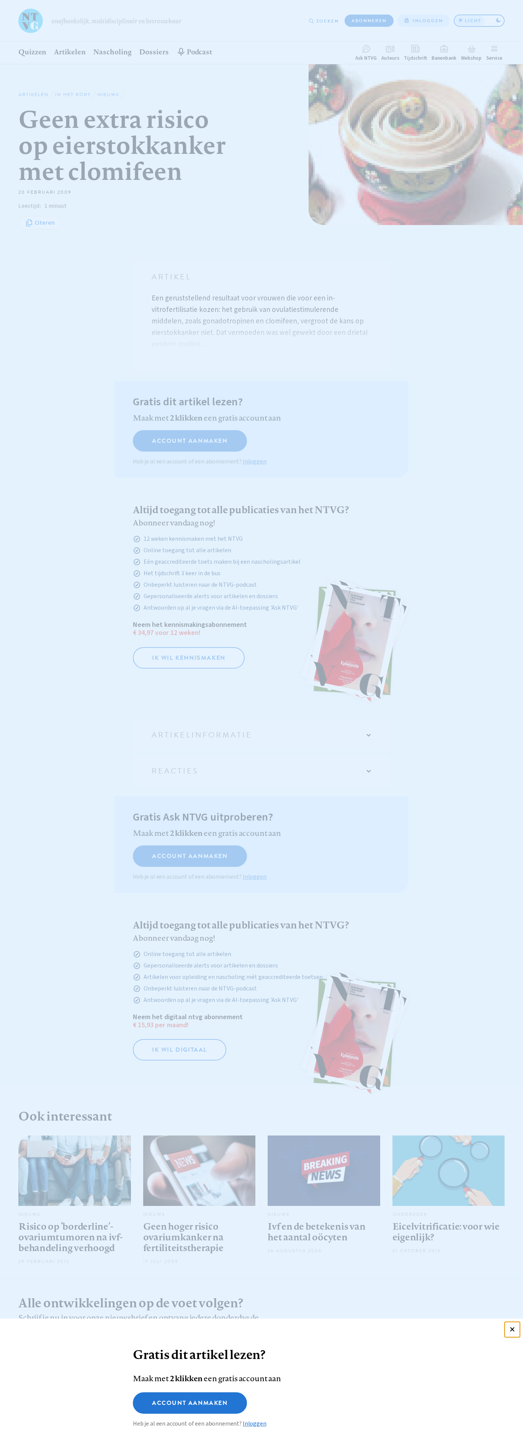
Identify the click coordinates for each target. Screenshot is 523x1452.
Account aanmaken (190, 1403)
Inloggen (254, 1423)
